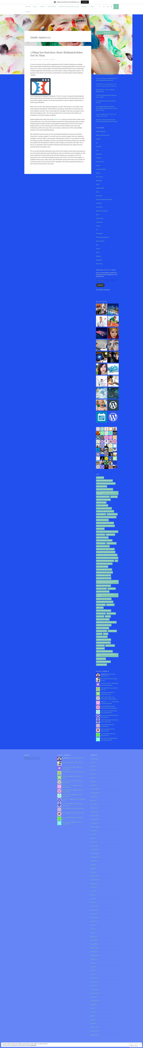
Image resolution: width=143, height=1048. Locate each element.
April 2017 (93, 1019)
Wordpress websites (103, 661)
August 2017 (93, 1004)
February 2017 (94, 1027)
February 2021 (94, 876)
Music (97, 214)
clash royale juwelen (104, 508)
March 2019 (93, 936)
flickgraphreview (105, 692)
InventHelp (99, 203)
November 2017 (94, 993)
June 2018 (93, 966)
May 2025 (92, 766)
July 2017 (92, 1008)
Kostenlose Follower (104, 599)
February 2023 (94, 808)
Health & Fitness (100, 188)
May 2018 (92, 970)
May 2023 (92, 800)
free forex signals (103, 546)
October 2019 (93, 914)
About (35, 6)
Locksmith (110, 604)
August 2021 (93, 861)
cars (97, 142)
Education (98, 158)
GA (116, 560)
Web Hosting (99, 263)
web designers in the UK (104, 651)
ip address (111, 588)
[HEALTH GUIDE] (101, 321)
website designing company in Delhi (106, 655)
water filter (110, 645)
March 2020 (93, 902)
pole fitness (111, 613)
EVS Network (101, 543)
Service (98, 248)
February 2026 (94, 758)
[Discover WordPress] (113, 405)
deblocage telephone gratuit (106, 517)
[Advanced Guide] (113, 345)
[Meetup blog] (101, 357)
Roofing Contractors (104, 625)
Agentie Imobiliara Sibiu (104, 480)
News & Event (52, 6)
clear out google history (105, 511)
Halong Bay (99, 180)
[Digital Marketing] (101, 393)
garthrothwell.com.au (104, 563)
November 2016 (94, 1034)
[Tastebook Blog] (113, 333)
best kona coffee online (104, 489)
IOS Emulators (101, 588)
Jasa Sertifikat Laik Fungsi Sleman (105, 595)
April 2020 (93, 898)
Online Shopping (105, 720)
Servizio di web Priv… (106, 683)
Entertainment (100, 161)
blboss (102, 678)
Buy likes (114, 496)
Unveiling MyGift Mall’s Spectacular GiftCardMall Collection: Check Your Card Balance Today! (106, 108)
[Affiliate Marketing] (113, 393)
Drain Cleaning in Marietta (105, 525)
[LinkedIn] (104, 6)
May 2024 (92, 777)
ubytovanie (100, 645)
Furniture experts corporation (107, 555)
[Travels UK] (113, 309)
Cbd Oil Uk (98, 146)
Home (28, 6)
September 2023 (94, 793)
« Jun (97, 55)
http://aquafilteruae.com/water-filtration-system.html (107, 582)
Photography (99, 233)
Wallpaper (98, 256)
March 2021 (93, 872)
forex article (111, 543)
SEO (97, 245)
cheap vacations (102, 505)
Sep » (101, 55)
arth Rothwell (101, 486)
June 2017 (93, 1012)
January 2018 (94, 985)
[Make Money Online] (101, 345)
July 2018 (92, 963)
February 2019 (94, 940)
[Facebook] (100, 6)
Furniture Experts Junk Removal (107, 558)
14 (113, 44)
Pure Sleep (100, 616)
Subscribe (100, 285)
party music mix (105, 715)
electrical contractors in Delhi (107, 531)
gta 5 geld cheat (102, 566)
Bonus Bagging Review (107, 706)
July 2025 (92, 762)
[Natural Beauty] (101, 369)
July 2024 (92, 770)
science (99, 634)
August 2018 (93, 959)
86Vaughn (103, 688)
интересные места (106, 710)
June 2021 (93, 864)
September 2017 (94, 1000)
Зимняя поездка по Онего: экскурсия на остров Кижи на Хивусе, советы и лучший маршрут (107, 67)
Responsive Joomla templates (106, 622)
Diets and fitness (102, 520)
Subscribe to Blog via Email (106, 270)
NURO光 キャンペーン (106, 701)
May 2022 (92, 838)
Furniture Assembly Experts (106, 552)
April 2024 (93, 781)
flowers (98, 165)
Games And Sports (101, 169)
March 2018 (93, 978)
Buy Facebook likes (103, 496)
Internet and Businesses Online (69, 6)
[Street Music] (101, 309)
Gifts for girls (99, 177)
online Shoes (99, 222)
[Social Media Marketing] (113, 369)
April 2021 (93, 868)
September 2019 (94, 917)
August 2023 (93, 796)
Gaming (28, 11)
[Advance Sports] (113, 321)
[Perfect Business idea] (101, 381)
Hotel (97, 192)
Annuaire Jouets (71, 19)
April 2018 (93, 974)
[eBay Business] (113, 381)
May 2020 (92, 895)
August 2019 (93, 921)
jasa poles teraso (103, 591)
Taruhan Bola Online (103, 639)
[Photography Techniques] (113, 357)
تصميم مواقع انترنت (101, 664)
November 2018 (94, 948)
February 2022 (94, 845)
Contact (42, 6)
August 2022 (93, 830)
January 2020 (94, 906)
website (103, 724)
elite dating (100, 534)
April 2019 (93, 932)
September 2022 (94, 827)
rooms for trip (101, 631)
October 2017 (93, 997)
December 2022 (94, 815)
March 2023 (93, 804)
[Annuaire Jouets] (101, 405)
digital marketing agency (105, 523)
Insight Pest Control (103, 585)
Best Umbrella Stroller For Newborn (106, 493)
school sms (112, 631)
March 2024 (93, 785)
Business (84, 6)
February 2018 (94, 981)
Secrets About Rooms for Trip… (75, 762)
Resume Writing (100, 241)
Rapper (108, 616)
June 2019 (93, 929)
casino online (101, 502)
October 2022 (93, 823)
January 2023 (94, 811)
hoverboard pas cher (103, 578)
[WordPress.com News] (113, 417)
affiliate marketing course (102, 135)
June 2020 (93, 891)
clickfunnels (57, 119)
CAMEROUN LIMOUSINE (103, 499)
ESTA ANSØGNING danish (104, 540)
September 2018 (94, 955)
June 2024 (93, 774)
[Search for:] (32, 758)
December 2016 (94, 1031)
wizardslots (101, 658)
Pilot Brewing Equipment (102, 237)
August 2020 (93, 883)
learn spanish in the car (104, 601)
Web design (99, 260)
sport (105, 634)
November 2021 (94, 853)
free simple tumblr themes (105, 549)
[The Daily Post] (101, 417)
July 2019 (92, 925)
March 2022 (93, 842)
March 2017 (93, 1023)
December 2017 (94, 989)
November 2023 (94, 789)
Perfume (98, 226)
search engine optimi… (106, 697)
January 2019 (94, 944)
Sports (97, 252)
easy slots (100, 528)
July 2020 (92, 887)
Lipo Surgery (101, 604)
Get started (84, 2)
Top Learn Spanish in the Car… (77, 771)
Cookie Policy (33, 1045)
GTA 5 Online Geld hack (104, 569)
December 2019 (94, 910)
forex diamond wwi (106, 738)
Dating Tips (99, 154)
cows (97, 150)
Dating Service (112, 514)
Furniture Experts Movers (105, 560)
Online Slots (101, 613)
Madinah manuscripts (101, 211)
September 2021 (94, 857)
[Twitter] (107, 6)
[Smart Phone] (101, 333)
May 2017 (92, 1016)
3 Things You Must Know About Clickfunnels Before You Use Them (56, 54)
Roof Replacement (102, 628)
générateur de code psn (104, 572)
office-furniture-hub (103, 610)
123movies (100, 477)
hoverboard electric (103, 575)
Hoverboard (99, 195)
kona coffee (99, 207)
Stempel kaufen (102, 636)
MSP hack (100, 607)
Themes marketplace (103, 642)
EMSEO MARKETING (102, 537)
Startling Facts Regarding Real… (109, 699)
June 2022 (93, 834)
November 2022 (94, 819)
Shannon (103, 729)
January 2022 (94, 849)
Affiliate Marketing (101, 131)
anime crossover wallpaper (106, 483)
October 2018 (93, 951)
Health (92, 6)
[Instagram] (111, 6)
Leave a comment (50, 59)
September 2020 (94, 879)
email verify (110, 534)
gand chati (103, 733)
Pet (97, 229)
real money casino (103, 619)
